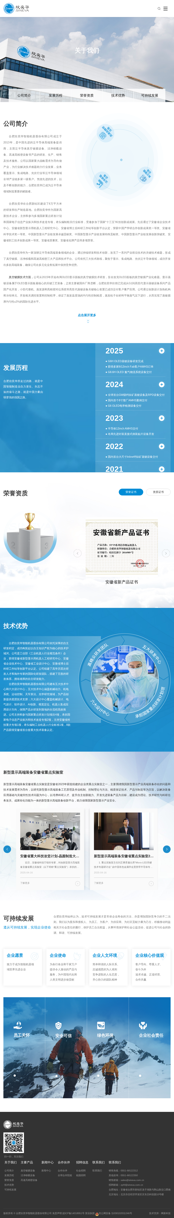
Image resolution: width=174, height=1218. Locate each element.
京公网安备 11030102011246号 (115, 1213)
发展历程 (55, 95)
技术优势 (118, 95)
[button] (77, 553)
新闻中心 (47, 1162)
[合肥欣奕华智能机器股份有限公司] (16, 15)
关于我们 (10, 1162)
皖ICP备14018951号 (73, 1213)
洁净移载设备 (28, 1175)
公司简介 (24, 95)
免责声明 (57, 1213)
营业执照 (90, 1213)
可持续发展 (149, 95)
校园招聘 (81, 1175)
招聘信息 (82, 1162)
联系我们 (98, 1162)
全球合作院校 (65, 1175)
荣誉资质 (87, 95)
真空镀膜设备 (28, 1170)
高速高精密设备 (29, 1180)
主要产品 (27, 1162)
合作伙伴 (64, 1162)
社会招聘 (81, 1170)
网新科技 (166, 1213)
